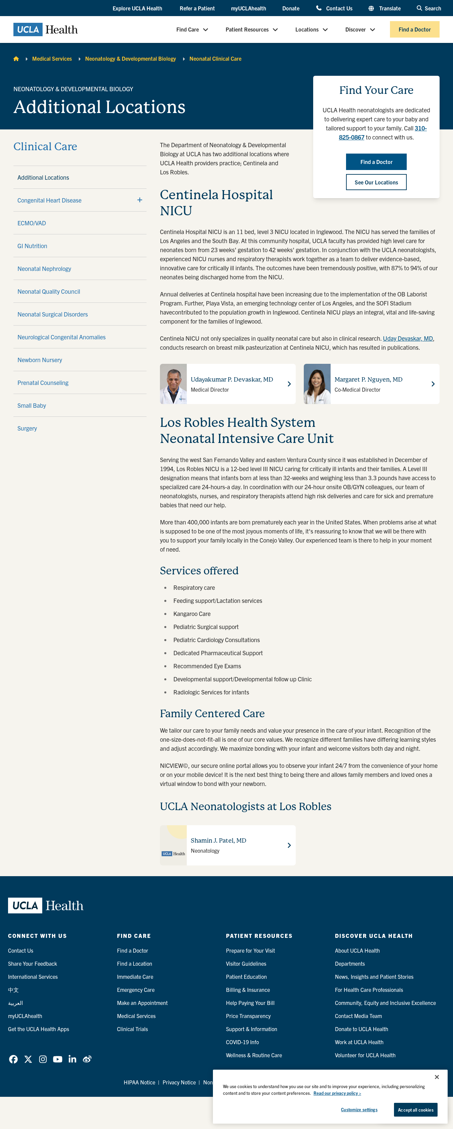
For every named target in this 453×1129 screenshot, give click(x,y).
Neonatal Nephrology (44, 268)
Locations (307, 29)
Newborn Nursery (39, 359)
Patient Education (246, 976)
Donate (290, 8)
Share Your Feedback (32, 963)
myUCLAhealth (248, 8)
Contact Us (339, 8)
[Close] (437, 1077)
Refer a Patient (197, 8)
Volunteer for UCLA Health (365, 1055)
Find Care (187, 29)
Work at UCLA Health (359, 1041)
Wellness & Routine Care (254, 1055)
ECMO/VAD (31, 223)
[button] (138, 8)
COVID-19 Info (242, 1041)
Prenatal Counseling (42, 382)
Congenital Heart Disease (49, 200)
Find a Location (134, 963)
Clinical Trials (132, 1028)
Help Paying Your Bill (250, 1002)
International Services (33, 976)
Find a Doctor (415, 29)
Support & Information (251, 1028)
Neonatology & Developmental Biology (130, 58)
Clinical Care (45, 146)
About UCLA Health (357, 950)
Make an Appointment (142, 1002)
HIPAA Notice (139, 1082)
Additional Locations (43, 177)
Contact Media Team (358, 1015)
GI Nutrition (32, 245)
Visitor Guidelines (246, 963)
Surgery (27, 428)
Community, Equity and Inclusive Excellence (385, 1002)
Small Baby (31, 405)
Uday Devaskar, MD (408, 338)
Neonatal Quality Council (48, 291)
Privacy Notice (179, 1082)
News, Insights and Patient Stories (374, 976)
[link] (13, 1059)
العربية (15, 1002)
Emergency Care (136, 989)
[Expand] (140, 200)
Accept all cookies (415, 1110)
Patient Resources (247, 29)
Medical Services (52, 58)
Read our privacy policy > (337, 1093)
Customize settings (359, 1109)
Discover (355, 29)
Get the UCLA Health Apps (38, 1028)
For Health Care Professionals (369, 989)
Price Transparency (248, 1015)
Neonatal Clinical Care (215, 58)
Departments (350, 963)
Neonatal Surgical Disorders (52, 314)
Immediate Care (135, 976)
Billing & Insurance (248, 989)
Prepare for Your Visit (250, 950)
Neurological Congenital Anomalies (61, 337)
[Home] (16, 58)
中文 (13, 989)
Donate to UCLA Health (361, 1028)
